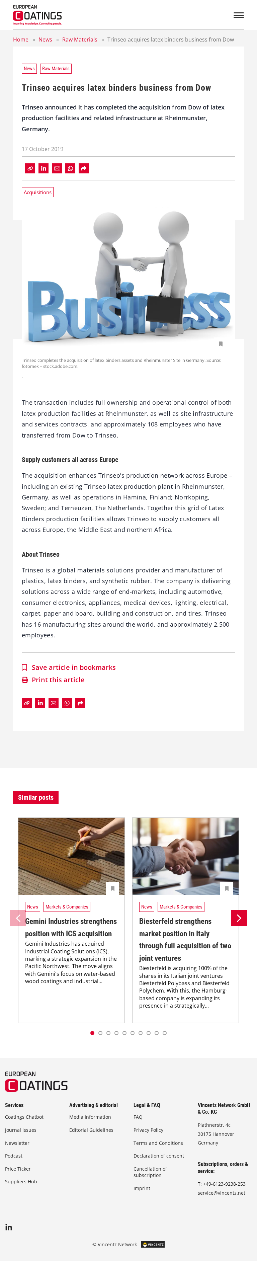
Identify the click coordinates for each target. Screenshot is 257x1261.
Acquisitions (38, 192)
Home (20, 39)
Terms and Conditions (158, 1143)
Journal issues (20, 1130)
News (45, 39)
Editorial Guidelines (91, 1130)
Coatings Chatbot (24, 1117)
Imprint (142, 1188)
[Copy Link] (30, 168)
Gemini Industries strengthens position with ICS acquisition (71, 927)
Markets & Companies (67, 907)
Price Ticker (18, 1169)
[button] (100, 1033)
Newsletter (17, 1143)
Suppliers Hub (21, 1181)
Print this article (58, 679)
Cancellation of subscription (150, 1172)
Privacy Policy (148, 1130)
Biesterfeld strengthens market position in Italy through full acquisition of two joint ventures (185, 939)
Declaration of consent (159, 1156)
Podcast (13, 1156)
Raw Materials (79, 39)
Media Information (90, 1117)
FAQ (138, 1117)
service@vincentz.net (221, 1193)
